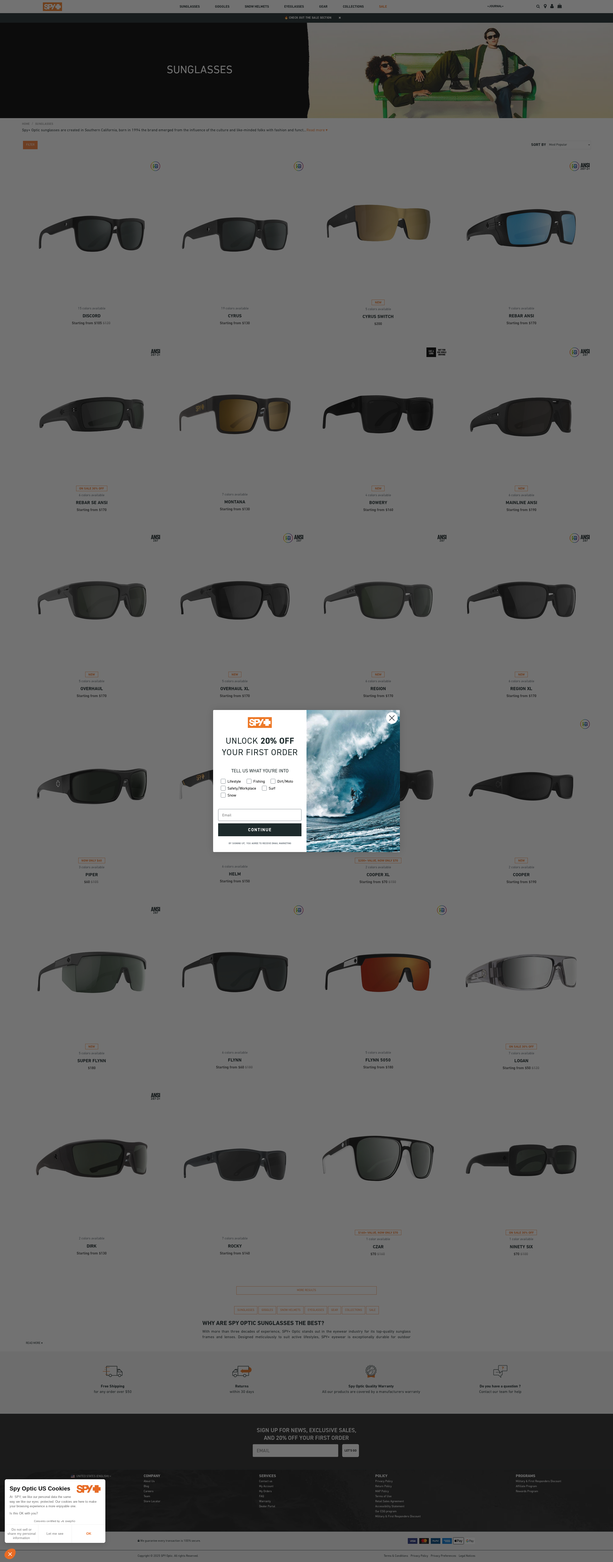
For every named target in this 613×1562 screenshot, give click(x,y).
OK (88, 1533)
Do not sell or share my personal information (21, 1534)
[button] (10, 1554)
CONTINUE (260, 830)
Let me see (54, 1533)
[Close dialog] (392, 718)
